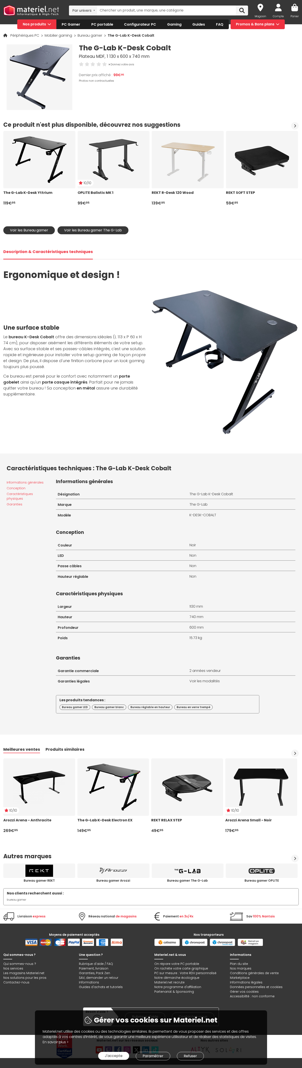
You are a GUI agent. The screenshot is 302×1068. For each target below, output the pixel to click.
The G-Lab (198, 504)
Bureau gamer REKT (39, 880)
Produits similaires (65, 749)
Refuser (190, 1056)
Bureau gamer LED (75, 707)
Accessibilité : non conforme (252, 996)
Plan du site (239, 964)
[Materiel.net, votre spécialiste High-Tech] (31, 10)
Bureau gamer (90, 35)
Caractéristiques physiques (20, 496)
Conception (16, 488)
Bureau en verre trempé (193, 707)
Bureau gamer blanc (109, 707)
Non (192, 555)
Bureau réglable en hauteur (150, 707)
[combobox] (83, 10)
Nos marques (240, 968)
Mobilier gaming (59, 35)
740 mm (196, 616)
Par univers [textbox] (82, 10)
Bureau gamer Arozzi (113, 880)
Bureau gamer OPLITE (262, 880)
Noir (192, 545)
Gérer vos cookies (244, 991)
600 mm (196, 627)
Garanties (14, 504)
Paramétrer (153, 1056)
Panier (295, 16)
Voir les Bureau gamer (29, 230)
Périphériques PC (25, 35)
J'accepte (113, 1055)
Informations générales (25, 482)
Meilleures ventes (21, 749)
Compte (278, 16)
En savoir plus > (56, 1042)
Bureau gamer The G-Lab (187, 880)
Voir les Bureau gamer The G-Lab (93, 230)
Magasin (260, 16)
